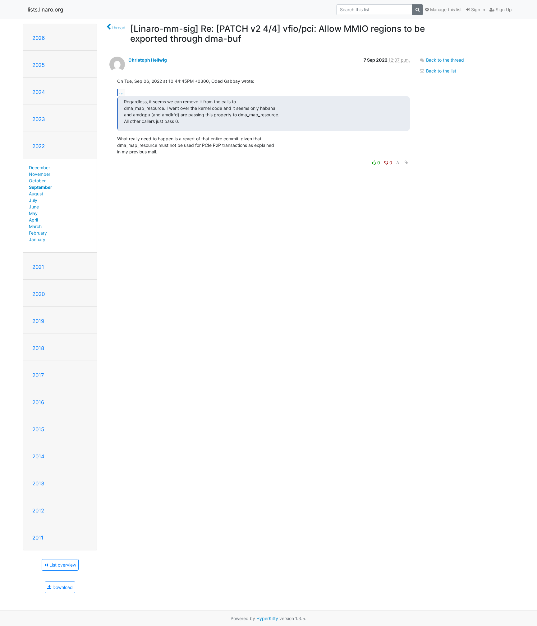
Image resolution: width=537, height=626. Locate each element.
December (39, 167)
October (37, 180)
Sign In (477, 9)
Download (62, 587)
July (33, 200)
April (33, 219)
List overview (62, 565)
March (35, 226)
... (121, 92)
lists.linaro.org (45, 9)
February (38, 233)
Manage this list (445, 9)
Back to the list (440, 70)
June (34, 206)
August (36, 193)
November (39, 174)
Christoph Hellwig (147, 60)
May (33, 213)
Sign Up (503, 9)
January (37, 239)
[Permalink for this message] (406, 162)
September (40, 187)
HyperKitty (267, 618)
